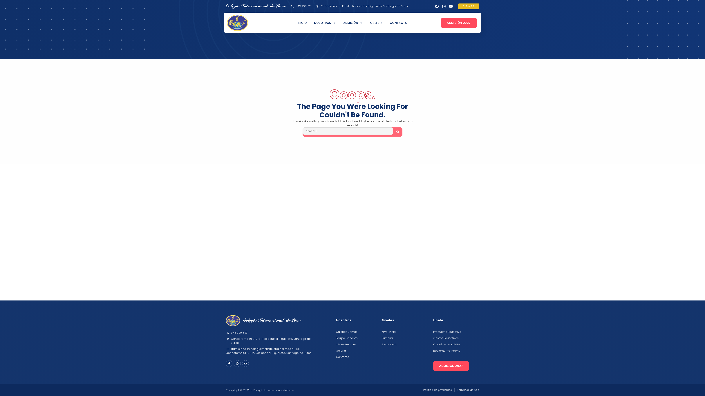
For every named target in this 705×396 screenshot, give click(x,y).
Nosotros (322, 23)
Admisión (350, 23)
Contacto (398, 23)
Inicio (302, 23)
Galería (376, 23)
